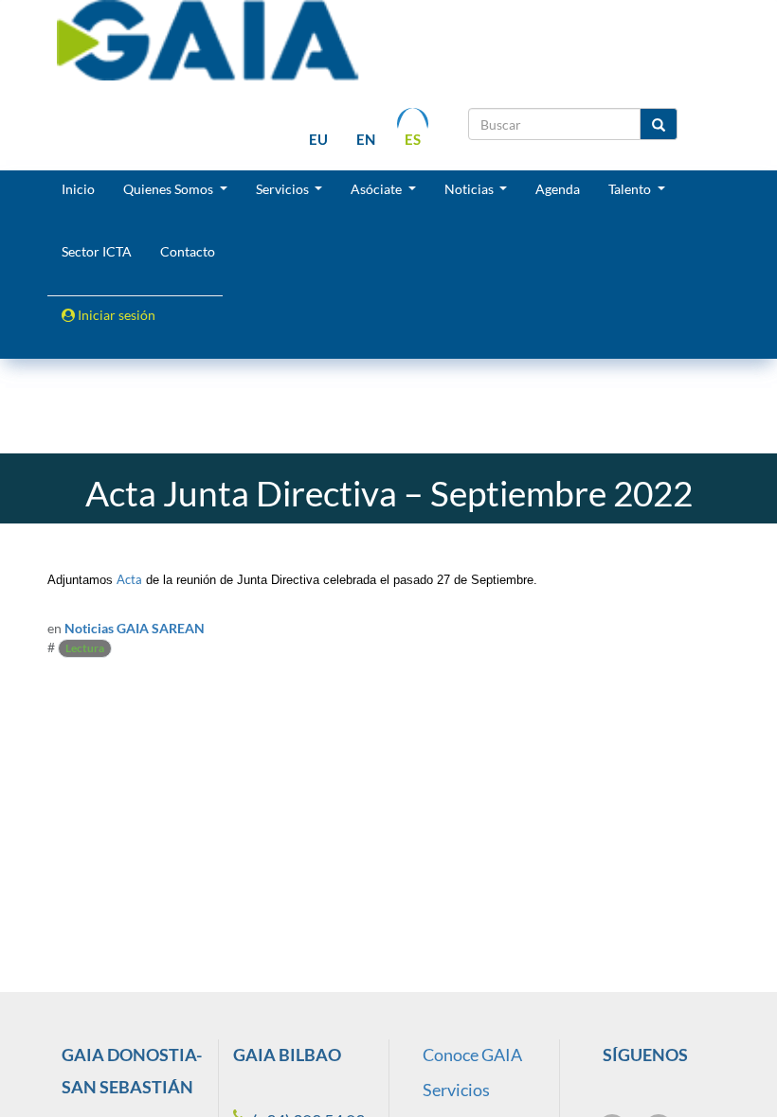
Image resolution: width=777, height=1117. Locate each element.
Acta (129, 579)
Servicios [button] (284, 189)
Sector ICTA (97, 251)
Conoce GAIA (472, 1054)
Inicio (78, 189)
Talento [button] (631, 189)
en (365, 139)
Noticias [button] (470, 189)
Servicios (456, 1089)
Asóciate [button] (378, 189)
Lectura (84, 648)
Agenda (557, 189)
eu (318, 139)
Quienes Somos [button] (169, 189)
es (413, 139)
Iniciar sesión (115, 315)
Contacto (187, 251)
